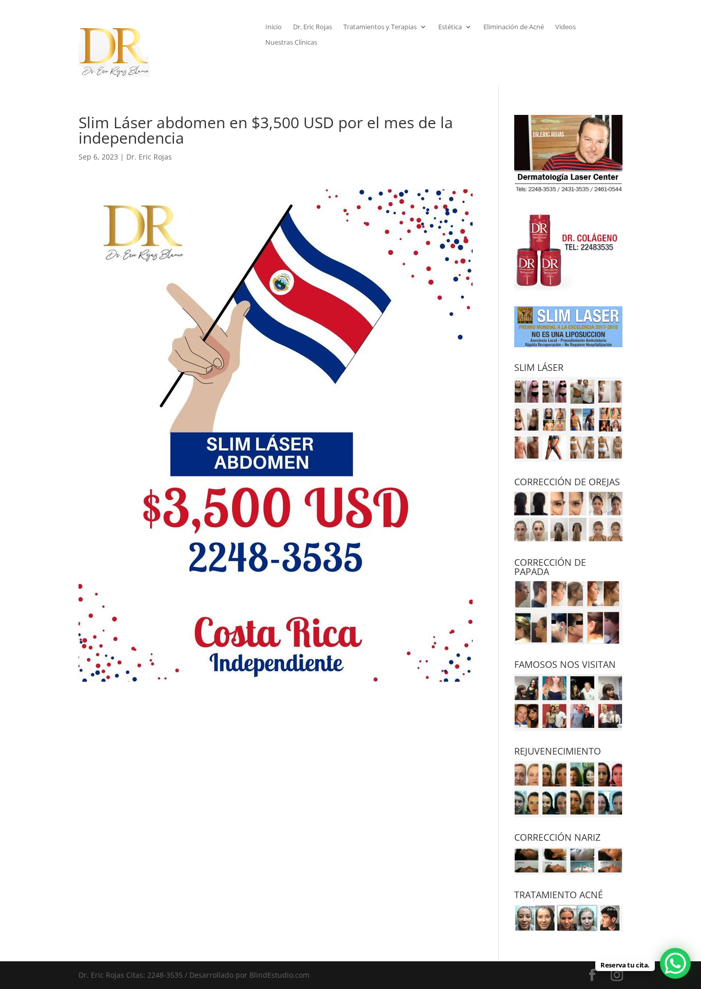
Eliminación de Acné (513, 27)
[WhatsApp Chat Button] (675, 963)
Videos (565, 27)
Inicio (273, 27)
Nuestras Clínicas (291, 42)
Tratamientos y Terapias (380, 27)
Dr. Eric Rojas (312, 27)
